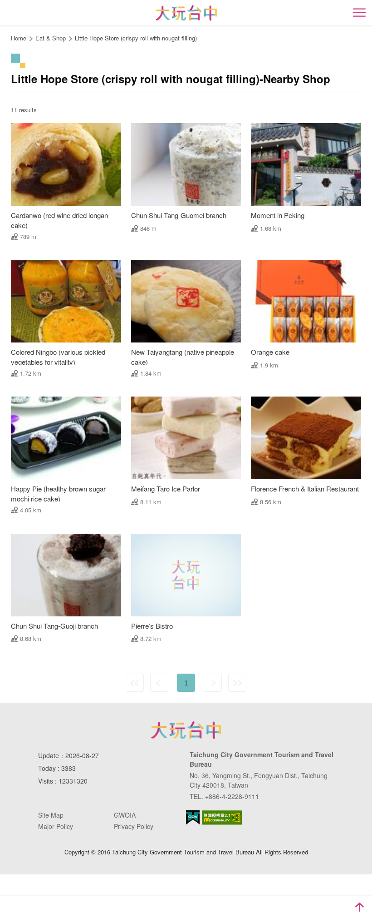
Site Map (51, 814)
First (135, 683)
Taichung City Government (186, 730)
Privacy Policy (133, 826)
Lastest (237, 683)
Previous (159, 683)
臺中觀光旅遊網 (186, 13)
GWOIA (125, 814)
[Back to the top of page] (359, 907)
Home (18, 38)
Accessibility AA (222, 817)
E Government (193, 817)
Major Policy (55, 826)
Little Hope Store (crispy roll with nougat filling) (136, 38)
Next (213, 683)
